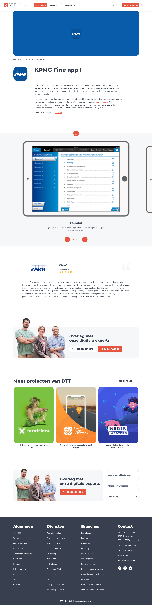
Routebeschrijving (125, 560)
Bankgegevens (19, 574)
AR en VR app (52, 574)
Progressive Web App (56, 569)
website (58, 112)
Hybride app (52, 564)
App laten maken (54, 533)
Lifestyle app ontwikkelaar (92, 569)
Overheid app (87, 553)
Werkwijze (17, 538)
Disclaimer (17, 564)
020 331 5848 (123, 540)
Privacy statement (21, 569)
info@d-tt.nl (123, 555)
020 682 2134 (123, 545)
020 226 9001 (123, 550)
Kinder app (86, 548)
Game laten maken (55, 548)
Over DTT (17, 533)
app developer (102, 102)
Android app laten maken (58, 590)
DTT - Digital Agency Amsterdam (76, 601)
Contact (16, 584)
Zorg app (85, 538)
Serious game (87, 559)
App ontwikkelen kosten (57, 538)
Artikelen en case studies (23, 553)
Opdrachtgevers (20, 543)
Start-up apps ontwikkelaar (92, 590)
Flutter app (51, 553)
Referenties (18, 548)
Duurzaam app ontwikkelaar (93, 584)
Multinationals (87, 579)
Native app (51, 559)
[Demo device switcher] (76, 133)
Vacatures (17, 559)
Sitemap (16, 579)
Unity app (51, 579)
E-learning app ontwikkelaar (93, 574)
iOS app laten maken (55, 584)
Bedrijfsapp (86, 533)
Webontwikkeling (54, 543)
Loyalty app (86, 543)
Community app (88, 564)
